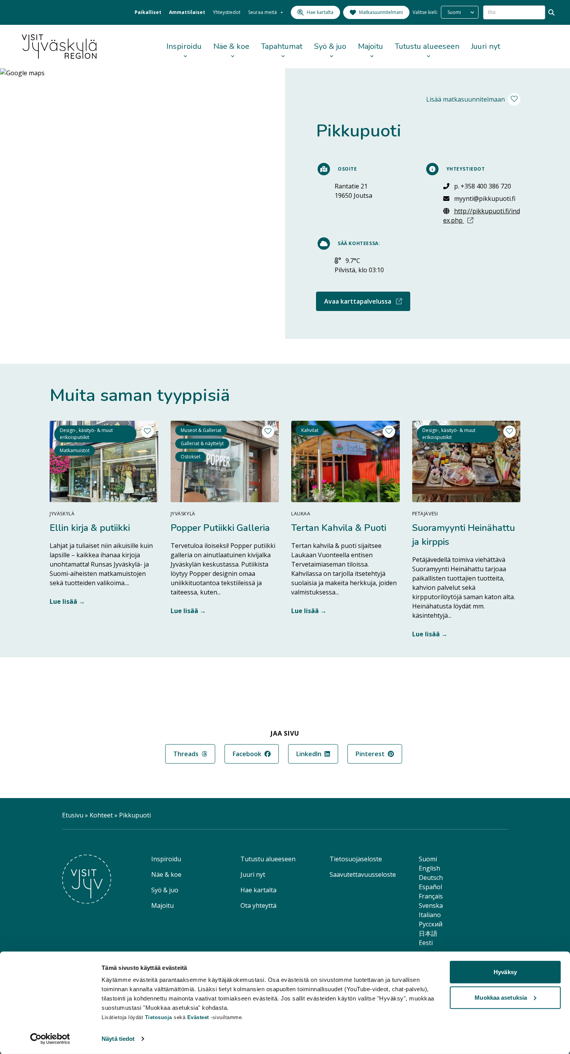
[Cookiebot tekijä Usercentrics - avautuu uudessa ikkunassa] (50, 1039)
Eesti (426, 942)
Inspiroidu (184, 46)
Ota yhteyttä (258, 905)
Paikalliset (148, 12)
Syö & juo (330, 46)
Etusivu (72, 815)
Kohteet (101, 815)
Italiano (430, 915)
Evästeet (199, 1017)
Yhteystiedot (226, 12)
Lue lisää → (67, 601)
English (429, 868)
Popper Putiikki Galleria (220, 528)
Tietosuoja (158, 1017)
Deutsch (431, 877)
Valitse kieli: (425, 12)
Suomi (428, 859)
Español (430, 887)
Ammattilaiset (187, 12)
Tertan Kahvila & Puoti (338, 528)
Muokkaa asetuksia (501, 997)
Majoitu (370, 46)
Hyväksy (505, 972)
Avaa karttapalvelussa (367, 301)
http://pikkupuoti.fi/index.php (482, 216)
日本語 (428, 933)
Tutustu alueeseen (427, 46)
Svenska (431, 905)
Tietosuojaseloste (356, 859)
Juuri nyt (485, 46)
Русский (430, 924)
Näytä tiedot (118, 1038)
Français (431, 896)
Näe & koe (231, 46)
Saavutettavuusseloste (363, 874)
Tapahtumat (281, 46)
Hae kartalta (258, 890)
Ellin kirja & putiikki (90, 528)
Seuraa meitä (262, 12)
